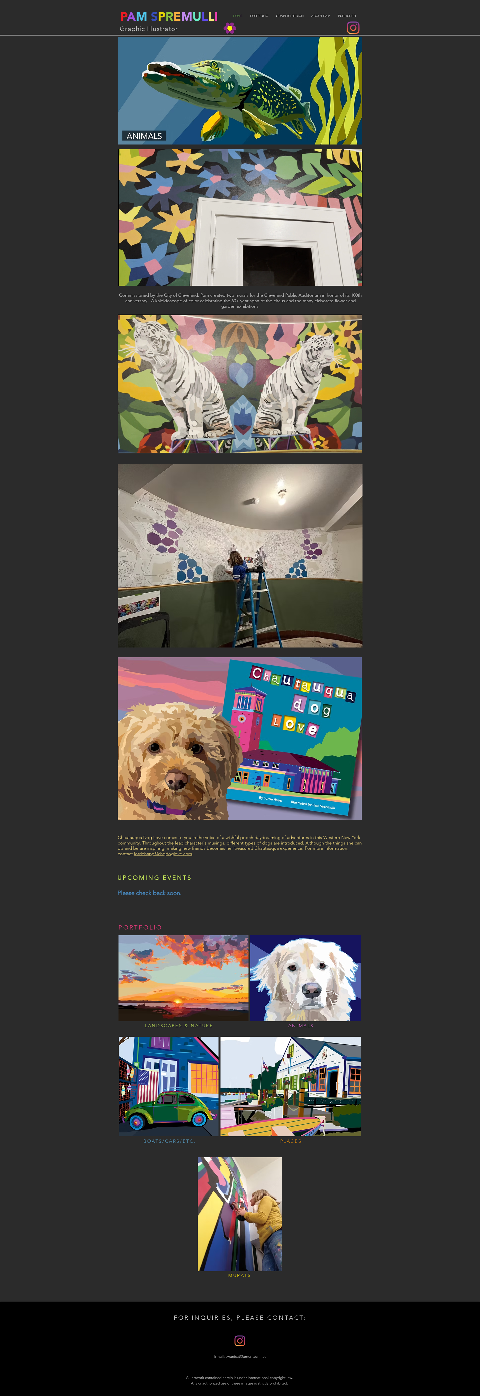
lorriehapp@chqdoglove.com (163, 853)
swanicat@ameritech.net (246, 1356)
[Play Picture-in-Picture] (347, 279)
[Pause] (125, 279)
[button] (259, 16)
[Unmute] (133, 279)
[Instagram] (353, 28)
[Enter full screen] (355, 279)
